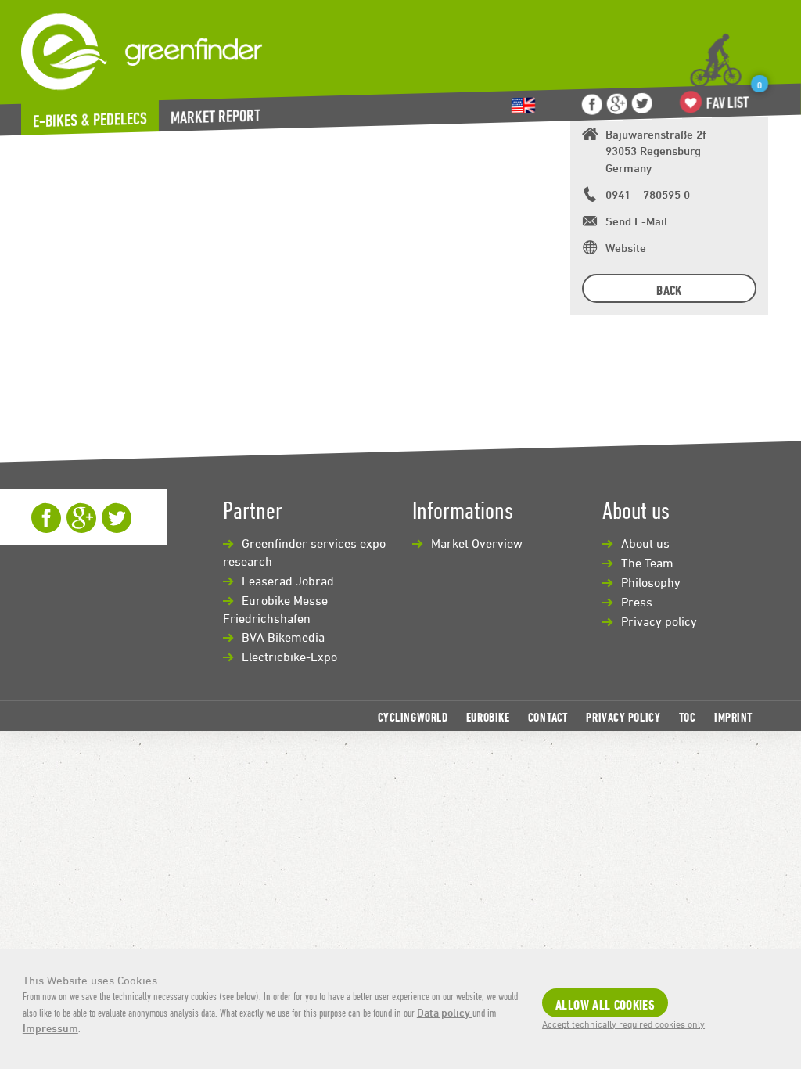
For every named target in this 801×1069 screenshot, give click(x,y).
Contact (548, 717)
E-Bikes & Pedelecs (90, 120)
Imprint (733, 717)
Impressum (50, 1028)
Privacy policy (659, 621)
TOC (687, 717)
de (523, 106)
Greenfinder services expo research (304, 552)
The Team (647, 563)
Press (636, 602)
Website (625, 247)
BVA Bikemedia (283, 637)
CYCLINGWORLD (413, 717)
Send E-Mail (636, 221)
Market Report (215, 116)
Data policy (444, 1012)
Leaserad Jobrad (288, 581)
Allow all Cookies (605, 1004)
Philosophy (651, 582)
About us (645, 543)
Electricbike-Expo (289, 657)
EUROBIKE (487, 717)
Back (668, 290)
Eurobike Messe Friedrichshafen (275, 609)
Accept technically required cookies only (623, 1023)
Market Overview (477, 543)
